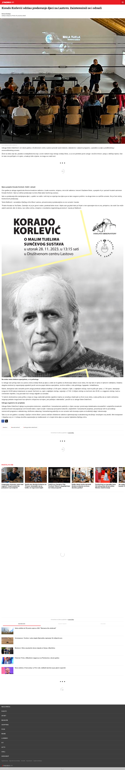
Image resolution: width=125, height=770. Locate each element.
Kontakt (23, 760)
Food (3, 729)
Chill (3, 751)
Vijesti (4, 711)
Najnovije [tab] (21, 623)
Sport (3, 715)
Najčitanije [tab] (62, 623)
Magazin (4, 720)
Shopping (5, 724)
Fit (2, 742)
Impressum (29, 760)
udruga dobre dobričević (30, 427)
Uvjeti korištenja (37, 760)
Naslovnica (5, 706)
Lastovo (5, 427)
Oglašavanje (4, 760)
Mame (3, 733)
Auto (3, 747)
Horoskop (5, 756)
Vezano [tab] (103, 623)
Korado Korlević (15, 427)
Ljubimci (4, 738)
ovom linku (71, 432)
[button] (122, 2)
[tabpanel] (62, 651)
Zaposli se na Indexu (14, 760)
